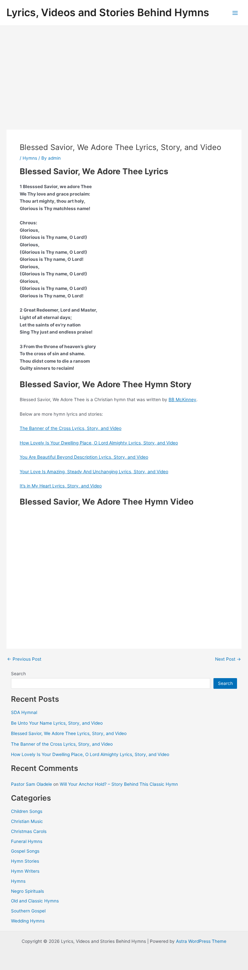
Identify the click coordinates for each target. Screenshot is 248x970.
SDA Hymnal (24, 712)
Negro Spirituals (27, 891)
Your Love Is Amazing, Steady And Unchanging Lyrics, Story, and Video (94, 471)
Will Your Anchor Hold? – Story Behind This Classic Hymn (119, 784)
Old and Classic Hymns (35, 900)
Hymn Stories (25, 861)
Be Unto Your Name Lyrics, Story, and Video (57, 723)
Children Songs (26, 811)
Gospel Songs (25, 851)
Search (18, 673)
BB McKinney (182, 399)
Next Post (228, 659)
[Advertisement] (124, 74)
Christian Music (27, 821)
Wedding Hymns (28, 920)
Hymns (30, 158)
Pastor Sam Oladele (31, 784)
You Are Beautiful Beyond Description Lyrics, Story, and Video (84, 457)
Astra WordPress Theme (201, 941)
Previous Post (24, 659)
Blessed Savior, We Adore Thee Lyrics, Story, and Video (69, 733)
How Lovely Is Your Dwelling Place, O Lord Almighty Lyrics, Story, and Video (99, 442)
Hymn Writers (25, 871)
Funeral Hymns (26, 841)
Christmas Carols (28, 831)
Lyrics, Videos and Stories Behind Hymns (107, 12)
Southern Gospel (28, 910)
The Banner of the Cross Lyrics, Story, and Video (70, 428)
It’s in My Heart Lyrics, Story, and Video (61, 485)
